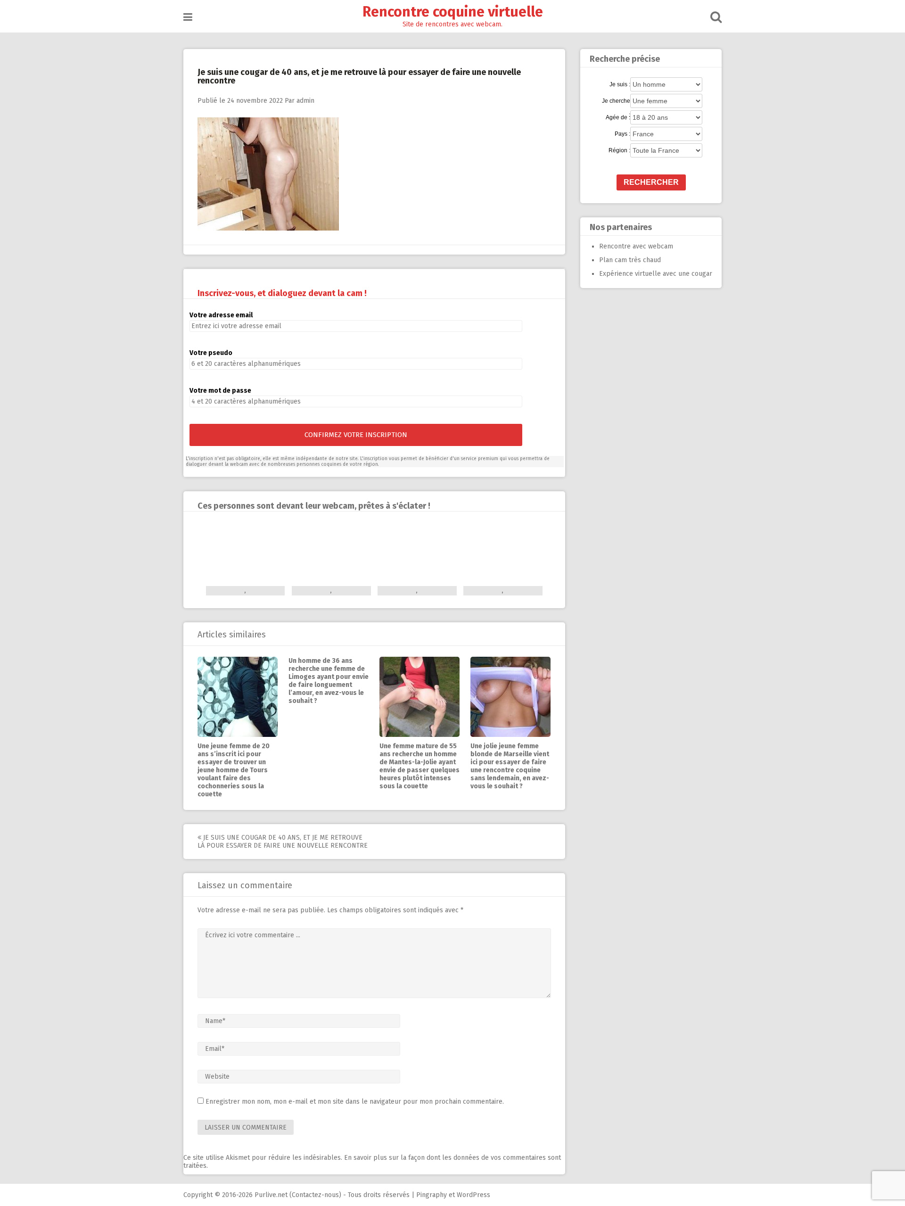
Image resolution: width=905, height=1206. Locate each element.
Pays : (622, 134)
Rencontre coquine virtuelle (452, 11)
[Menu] (187, 17)
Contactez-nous (315, 1195)
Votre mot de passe (220, 391)
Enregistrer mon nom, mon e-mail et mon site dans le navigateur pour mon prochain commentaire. (355, 1102)
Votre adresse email (221, 315)
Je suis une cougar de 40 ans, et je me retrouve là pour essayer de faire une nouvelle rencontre (282, 842)
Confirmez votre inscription (355, 434)
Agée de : (618, 117)
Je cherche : (616, 101)
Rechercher (651, 182)
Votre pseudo (210, 353)
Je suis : (619, 84)
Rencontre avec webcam (636, 246)
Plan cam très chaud (630, 260)
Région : (619, 150)
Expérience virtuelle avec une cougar (655, 274)
